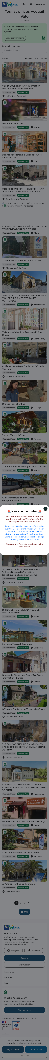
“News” (28, 519)
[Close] (45, 509)
